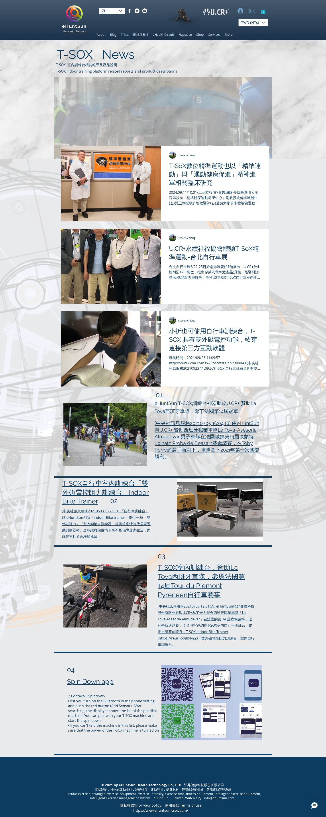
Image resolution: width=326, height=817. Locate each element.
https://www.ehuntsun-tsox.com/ (160, 810)
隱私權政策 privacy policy (140, 805)
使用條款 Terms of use (183, 805)
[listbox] (253, 22)
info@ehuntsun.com (219, 798)
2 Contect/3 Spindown (86, 696)
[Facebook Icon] (129, 10)
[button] (263, 11)
